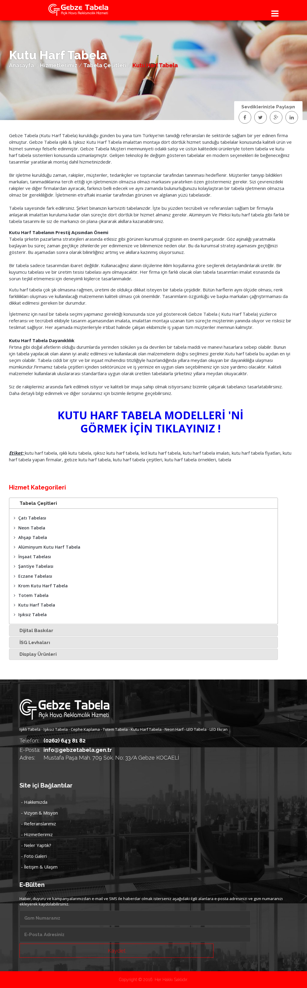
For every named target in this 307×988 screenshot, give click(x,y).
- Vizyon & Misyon (39, 813)
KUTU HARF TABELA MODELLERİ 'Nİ (150, 415)
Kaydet (117, 950)
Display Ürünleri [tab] (38, 654)
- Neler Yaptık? (36, 845)
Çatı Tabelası (32, 518)
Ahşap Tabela (32, 537)
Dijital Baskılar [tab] (36, 630)
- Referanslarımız (38, 824)
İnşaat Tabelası (34, 556)
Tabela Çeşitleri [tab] (38, 503)
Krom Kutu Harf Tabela (43, 586)
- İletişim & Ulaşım (39, 867)
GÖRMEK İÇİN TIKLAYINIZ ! (150, 428)
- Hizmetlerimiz (37, 834)
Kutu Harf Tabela (36, 605)
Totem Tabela (33, 595)
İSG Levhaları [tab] (34, 642)
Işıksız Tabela (32, 614)
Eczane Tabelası (35, 576)
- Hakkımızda (34, 802)
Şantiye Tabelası (35, 566)
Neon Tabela (31, 528)
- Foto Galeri (34, 856)
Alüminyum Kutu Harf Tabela (49, 547)
